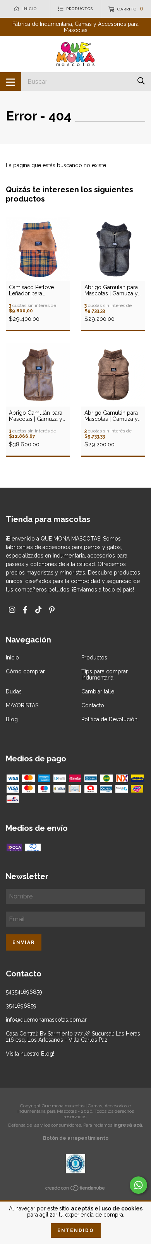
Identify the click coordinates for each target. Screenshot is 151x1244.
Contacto (92, 705)
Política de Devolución (109, 719)
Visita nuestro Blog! (30, 1054)
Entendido (75, 1230)
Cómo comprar (25, 671)
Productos (94, 657)
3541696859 (21, 1006)
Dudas (14, 691)
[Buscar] (141, 81)
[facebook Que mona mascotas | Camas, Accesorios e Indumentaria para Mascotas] (25, 610)
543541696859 (24, 992)
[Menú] (10, 81)
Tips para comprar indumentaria (104, 674)
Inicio (12, 657)
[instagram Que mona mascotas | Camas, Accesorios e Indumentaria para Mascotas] (12, 610)
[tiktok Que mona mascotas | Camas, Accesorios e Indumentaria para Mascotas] (38, 610)
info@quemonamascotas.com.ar (46, 1020)
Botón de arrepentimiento (75, 1138)
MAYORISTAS (22, 705)
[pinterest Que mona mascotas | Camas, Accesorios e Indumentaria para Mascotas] (52, 610)
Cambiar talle (97, 691)
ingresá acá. (128, 1125)
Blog (12, 719)
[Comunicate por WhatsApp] (138, 1185)
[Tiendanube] (75, 1189)
